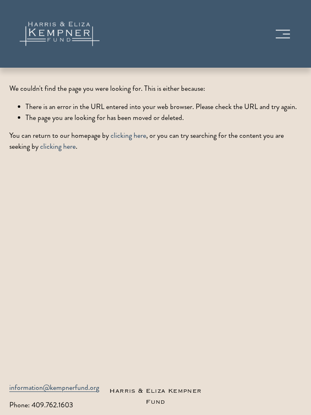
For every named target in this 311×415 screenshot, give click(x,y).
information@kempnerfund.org (54, 388)
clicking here (128, 135)
